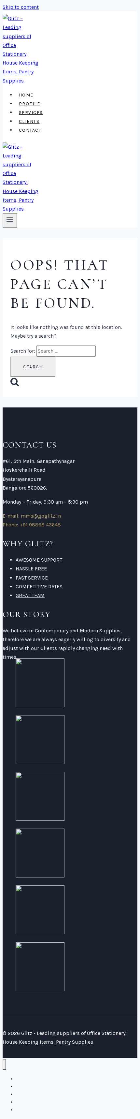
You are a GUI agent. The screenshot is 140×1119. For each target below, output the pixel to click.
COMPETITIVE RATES (39, 586)
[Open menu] (10, 220)
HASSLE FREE (31, 569)
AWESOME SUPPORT (39, 560)
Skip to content (21, 7)
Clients (29, 121)
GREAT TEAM (30, 595)
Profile (29, 104)
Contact (30, 130)
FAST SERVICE (32, 578)
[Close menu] (4, 1064)
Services (31, 112)
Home (26, 95)
